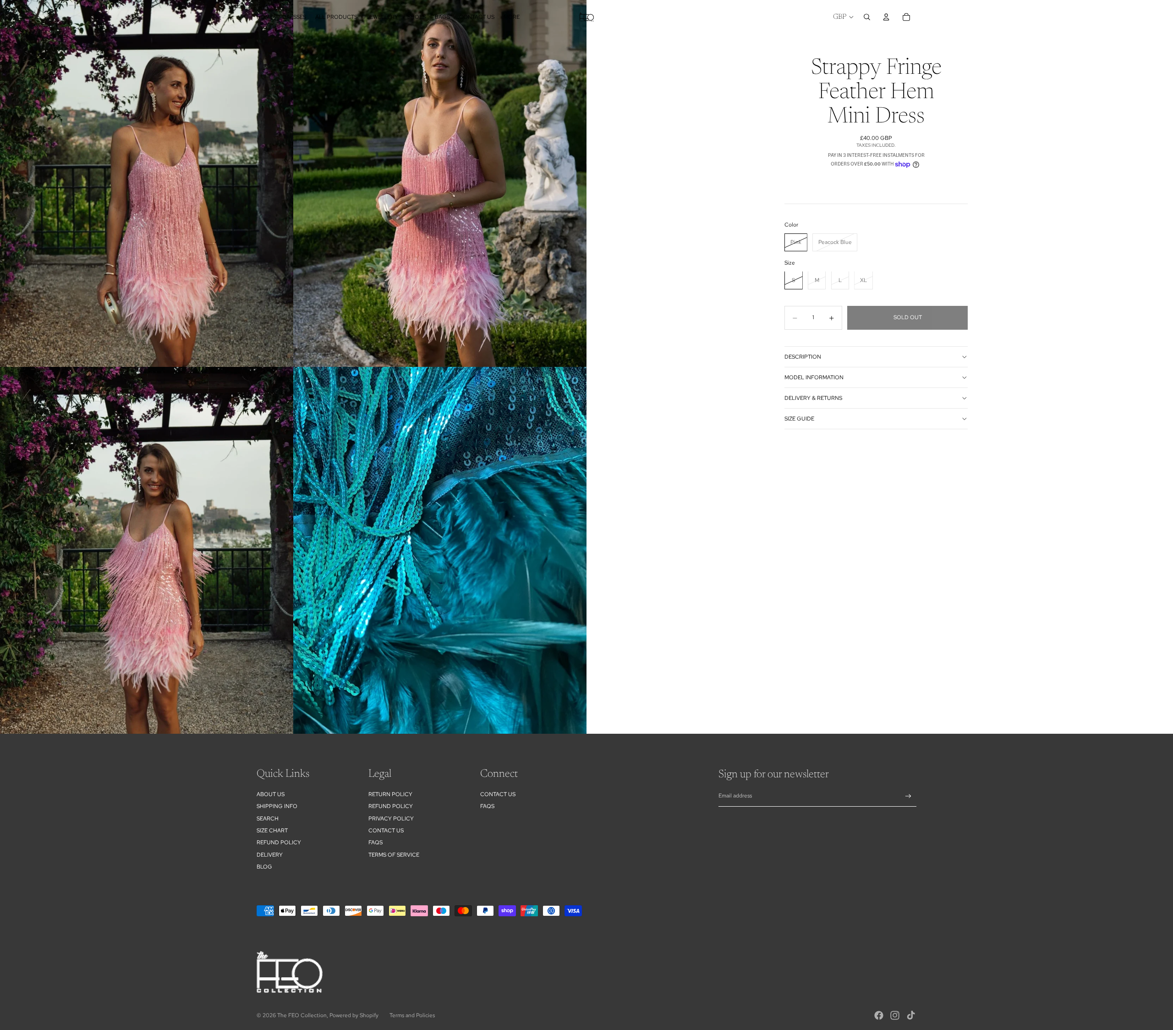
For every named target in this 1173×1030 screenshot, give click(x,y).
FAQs (375, 842)
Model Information (814, 377)
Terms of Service (393, 854)
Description (802, 356)
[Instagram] (894, 1015)
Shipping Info (277, 806)
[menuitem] (511, 17)
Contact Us (386, 830)
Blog (264, 866)
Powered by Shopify (353, 1015)
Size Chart (272, 830)
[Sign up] (908, 796)
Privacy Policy (391, 818)
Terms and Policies (412, 1015)
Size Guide (799, 418)
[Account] (886, 17)
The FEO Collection (302, 1015)
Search (268, 818)
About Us (271, 794)
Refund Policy (390, 806)
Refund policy (279, 842)
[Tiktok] (910, 1015)
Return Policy (390, 794)
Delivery (270, 854)
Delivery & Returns (813, 398)
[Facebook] (878, 1015)
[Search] (867, 17)
